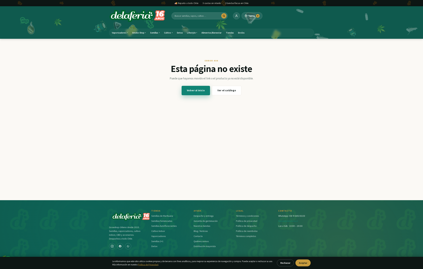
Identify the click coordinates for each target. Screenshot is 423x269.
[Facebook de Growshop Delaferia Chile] (120, 246)
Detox (180, 32)
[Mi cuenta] (236, 15)
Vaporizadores (120, 32)
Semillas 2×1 (157, 241)
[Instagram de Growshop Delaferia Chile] (112, 246)
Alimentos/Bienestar (211, 32)
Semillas (155, 32)
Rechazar (285, 262)
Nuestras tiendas (202, 225)
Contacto (198, 236)
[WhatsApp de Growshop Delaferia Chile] (128, 246)
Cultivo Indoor (158, 231)
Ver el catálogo (226, 90)
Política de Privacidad (148, 264)
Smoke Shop (139, 32)
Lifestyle (192, 32)
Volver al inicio (196, 90)
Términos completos (246, 236)
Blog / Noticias (201, 231)
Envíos (241, 32)
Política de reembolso (247, 231)
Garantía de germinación (206, 220)
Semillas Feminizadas (161, 220)
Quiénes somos (201, 241)
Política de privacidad (246, 220)
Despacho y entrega (203, 215)
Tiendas (230, 32)
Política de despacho (246, 225)
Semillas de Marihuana (162, 215)
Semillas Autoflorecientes (164, 225)
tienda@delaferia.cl (288, 220)
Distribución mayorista (205, 246)
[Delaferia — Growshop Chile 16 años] (137, 15)
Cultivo (168, 32)
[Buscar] (224, 15)
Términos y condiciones (247, 215)
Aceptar (303, 262)
